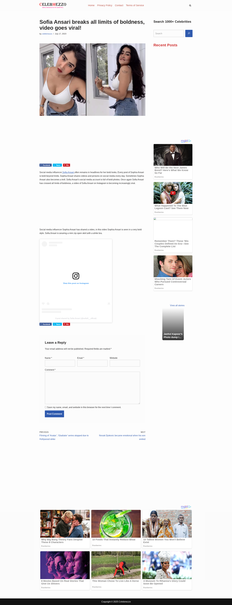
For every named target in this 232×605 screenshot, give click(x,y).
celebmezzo (47, 34)
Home (91, 5)
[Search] (189, 33)
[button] (190, 5)
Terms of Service (135, 5)
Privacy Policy (104, 5)
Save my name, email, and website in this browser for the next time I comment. (84, 407)
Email (80, 358)
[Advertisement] (92, 144)
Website (113, 358)
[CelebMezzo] (52, 5)
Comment (50, 370)
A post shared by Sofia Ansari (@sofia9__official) (76, 318)
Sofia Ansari (68, 172)
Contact (119, 5)
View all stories (177, 305)
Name (48, 358)
